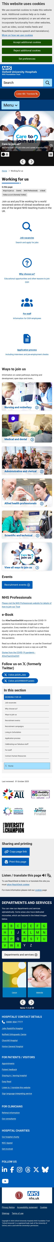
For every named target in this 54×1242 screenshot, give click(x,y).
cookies (38, 890)
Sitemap (5, 1213)
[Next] (31, 162)
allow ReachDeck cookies (18, 885)
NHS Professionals (31, 191)
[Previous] (23, 162)
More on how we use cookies (17, 35)
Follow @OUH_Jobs (16, 674)
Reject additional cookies (27, 50)
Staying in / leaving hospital (14, 1075)
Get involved (7, 1149)
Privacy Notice (8, 1207)
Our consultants (9, 1119)
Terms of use (17, 1213)
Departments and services (19, 954)
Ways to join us (8, 191)
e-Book (42, 191)
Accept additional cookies (27, 42)
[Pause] (50, 154)
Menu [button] (9, 105)
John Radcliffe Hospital (12, 1028)
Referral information (11, 1113)
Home (4, 171)
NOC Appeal (7, 1143)
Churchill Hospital (10, 1040)
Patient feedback (9, 1069)
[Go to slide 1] (3, 154)
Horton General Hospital (12, 1046)
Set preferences (27, 58)
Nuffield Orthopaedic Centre (14, 1034)
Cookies (43, 1207)
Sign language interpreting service (17, 1093)
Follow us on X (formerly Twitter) (14, 195)
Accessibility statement (27, 1207)
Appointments (8, 1063)
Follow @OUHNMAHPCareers (20, 680)
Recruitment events (15, 584)
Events (18, 191)
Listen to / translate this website (16, 1087)
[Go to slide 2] (7, 154)
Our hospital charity (10, 1137)
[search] (47, 83)
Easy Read (6, 1081)
